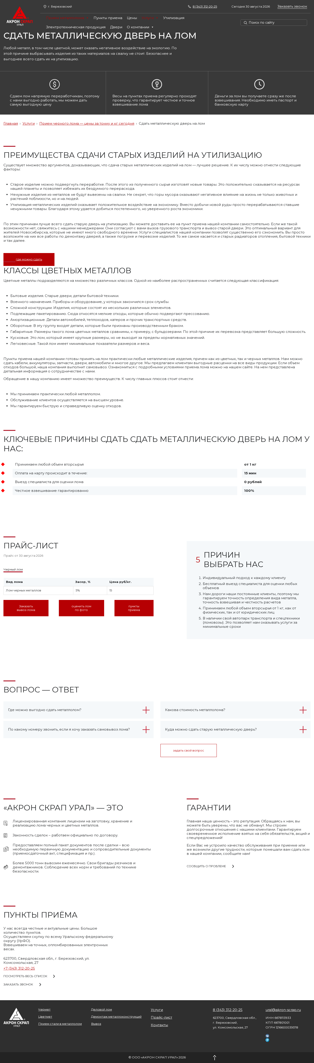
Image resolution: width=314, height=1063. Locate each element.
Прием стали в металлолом (60, 1024)
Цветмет (45, 1016)
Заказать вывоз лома (26, 608)
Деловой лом (101, 1009)
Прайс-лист (161, 1017)
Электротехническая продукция (76, 27)
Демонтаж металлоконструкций (116, 1016)
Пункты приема (108, 18)
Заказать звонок (292, 6)
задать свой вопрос (188, 750)
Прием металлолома (65, 18)
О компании (138, 27)
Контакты (159, 1025)
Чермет (44, 1009)
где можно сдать (29, 259)
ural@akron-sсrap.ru (283, 1010)
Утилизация (173, 18)
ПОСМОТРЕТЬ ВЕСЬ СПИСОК (25, 976)
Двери (116, 27)
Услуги (148, 18)
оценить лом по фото (81, 608)
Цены (132, 18)
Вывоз (96, 1024)
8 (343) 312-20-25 (228, 1010)
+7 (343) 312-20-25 (19, 968)
